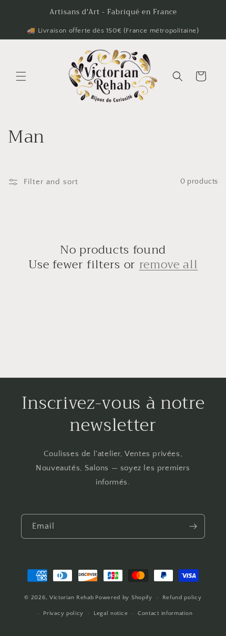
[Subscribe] (192, 526)
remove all (168, 264)
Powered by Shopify (123, 597)
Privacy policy (63, 613)
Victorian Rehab (71, 597)
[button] (21, 76)
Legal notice (111, 613)
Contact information (165, 613)
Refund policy (182, 597)
